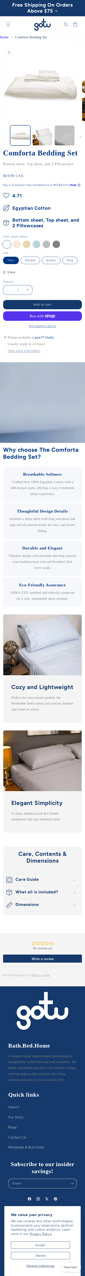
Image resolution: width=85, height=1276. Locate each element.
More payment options (42, 326)
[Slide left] (4, 136)
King (70, 260)
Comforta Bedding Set (31, 37)
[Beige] (26, 244)
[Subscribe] (72, 1183)
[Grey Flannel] (56, 244)
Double (30, 260)
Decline (40, 1255)
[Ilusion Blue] (36, 244)
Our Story (15, 1117)
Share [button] (11, 272)
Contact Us (17, 1137)
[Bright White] (7, 244)
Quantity (8, 281)
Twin (10, 260)
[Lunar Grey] (46, 244)
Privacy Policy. (41, 1234)
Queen (51, 260)
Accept (40, 1245)
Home (4, 37)
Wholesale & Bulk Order (26, 1147)
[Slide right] (80, 136)
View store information (24, 351)
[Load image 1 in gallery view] (20, 135)
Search (13, 1107)
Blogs (12, 1127)
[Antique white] (16, 244)
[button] (8, 24)
